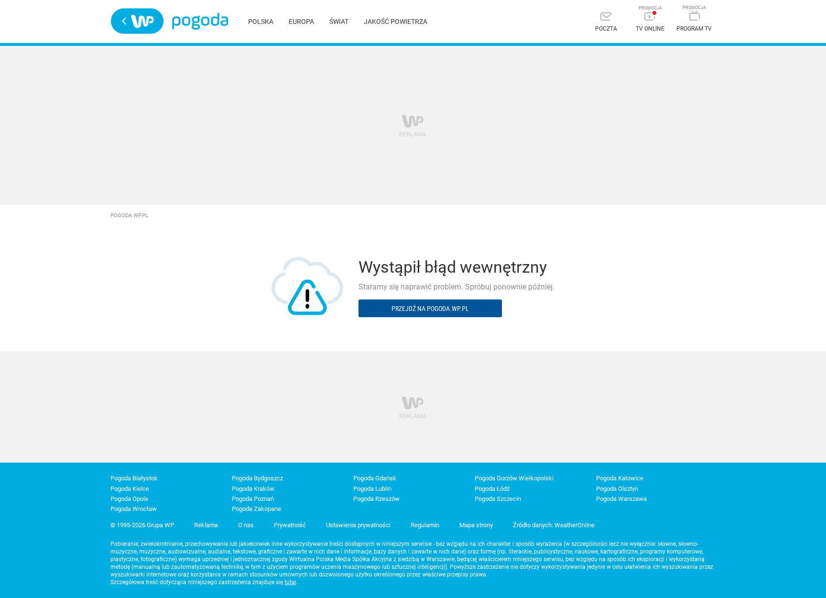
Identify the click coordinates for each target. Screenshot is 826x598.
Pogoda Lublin (372, 488)
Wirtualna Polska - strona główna (137, 21)
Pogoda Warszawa (621, 498)
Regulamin (425, 525)
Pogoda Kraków (253, 488)
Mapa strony (476, 525)
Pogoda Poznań (253, 498)
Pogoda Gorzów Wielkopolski (514, 478)
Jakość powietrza (395, 21)
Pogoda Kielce (129, 488)
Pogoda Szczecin (498, 498)
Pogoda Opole (129, 498)
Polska (260, 21)
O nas (246, 525)
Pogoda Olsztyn (617, 488)
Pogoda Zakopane (256, 508)
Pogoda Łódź (492, 488)
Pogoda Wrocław (133, 508)
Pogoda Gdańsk (374, 478)
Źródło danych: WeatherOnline (554, 525)
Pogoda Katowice (619, 478)
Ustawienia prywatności (358, 525)
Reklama (206, 525)
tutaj (290, 582)
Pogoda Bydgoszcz (257, 478)
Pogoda (200, 21)
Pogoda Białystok (134, 478)
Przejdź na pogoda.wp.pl (430, 308)
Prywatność (290, 525)
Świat (338, 21)
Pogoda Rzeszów (376, 498)
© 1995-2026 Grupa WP (142, 525)
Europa (301, 21)
